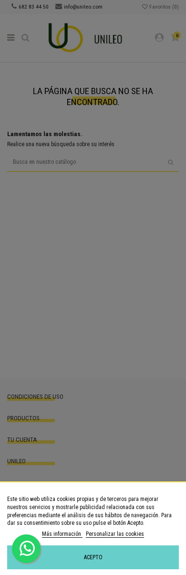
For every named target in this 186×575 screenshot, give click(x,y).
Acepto (93, 557)
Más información (62, 534)
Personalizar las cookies (115, 534)
